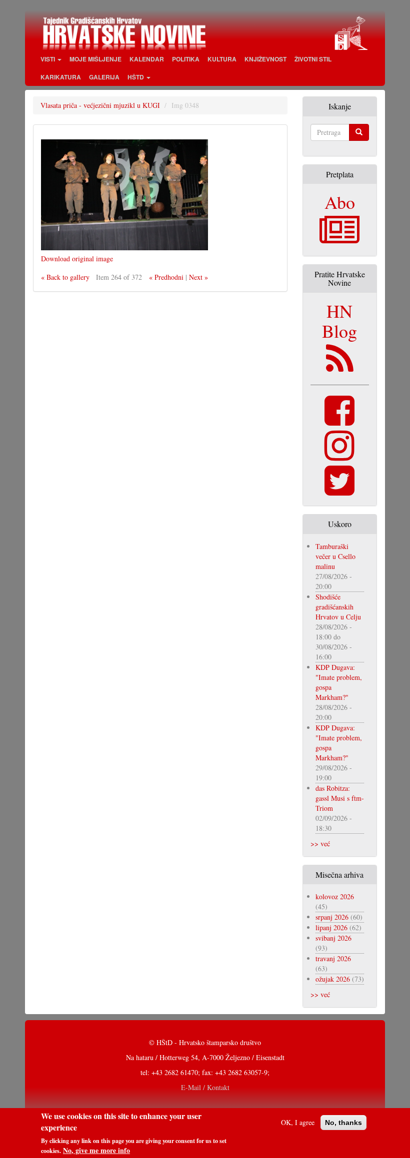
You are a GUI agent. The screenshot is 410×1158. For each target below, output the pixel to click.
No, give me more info (96, 1151)
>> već (320, 843)
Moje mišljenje (96, 58)
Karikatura (60, 76)
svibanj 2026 (334, 938)
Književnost (265, 58)
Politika (186, 58)
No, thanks (343, 1123)
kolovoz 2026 (335, 896)
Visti (48, 58)
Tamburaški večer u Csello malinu (336, 556)
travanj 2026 (333, 958)
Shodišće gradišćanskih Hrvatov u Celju (338, 606)
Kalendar (147, 58)
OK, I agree (297, 1122)
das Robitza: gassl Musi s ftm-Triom (340, 798)
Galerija (104, 76)
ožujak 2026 (333, 979)
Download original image (77, 258)
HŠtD (137, 76)
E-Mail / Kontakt (205, 1087)
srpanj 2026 (332, 917)
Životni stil (313, 58)
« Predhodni (166, 277)
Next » (198, 277)
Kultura (222, 58)
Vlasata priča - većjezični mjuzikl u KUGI (100, 105)
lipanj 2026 (332, 927)
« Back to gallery (65, 277)
